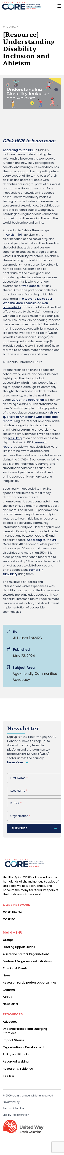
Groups (8, 940)
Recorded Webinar (16, 1061)
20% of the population (27, 400)
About (7, 997)
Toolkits (8, 1076)
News (6, 975)
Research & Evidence (18, 1069)
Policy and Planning (17, 1054)
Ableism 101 (14, 235)
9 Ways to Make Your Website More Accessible (27, 301)
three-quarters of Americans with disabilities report (31, 416)
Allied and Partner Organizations (26, 954)
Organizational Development (23, 1047)
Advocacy (10, 1022)
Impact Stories (13, 1040)
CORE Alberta (12, 912)
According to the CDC (18, 150)
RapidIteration (20, 1115)
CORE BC (9, 919)
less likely (15, 438)
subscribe (19, 828)
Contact (9, 990)
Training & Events (15, 968)
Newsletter (10, 1004)
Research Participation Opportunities (30, 983)
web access (31, 286)
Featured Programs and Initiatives (27, 961)
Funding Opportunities (19, 947)
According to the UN (41, 540)
